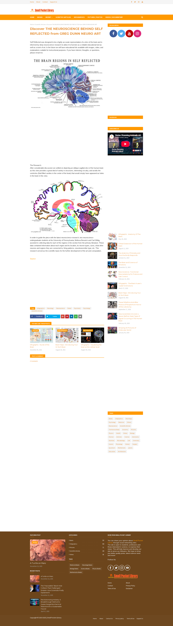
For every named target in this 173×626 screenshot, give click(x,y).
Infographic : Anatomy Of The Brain (130, 235)
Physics (111, 433)
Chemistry (136, 440)
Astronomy (135, 437)
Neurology (50, 308)
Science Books (85, 568)
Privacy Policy (130, 586)
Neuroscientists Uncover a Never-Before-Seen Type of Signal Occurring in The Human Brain (130, 317)
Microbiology (121, 440)
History (127, 444)
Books (110, 418)
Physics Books (97, 568)
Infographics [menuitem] (79, 17)
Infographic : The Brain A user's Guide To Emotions (130, 284)
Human (111, 437)
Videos (125, 433)
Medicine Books (74, 565)
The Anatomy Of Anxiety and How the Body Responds (129, 254)
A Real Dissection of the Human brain (130, 245)
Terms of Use (112, 589)
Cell (129, 440)
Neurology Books (87, 565)
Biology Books (74, 568)
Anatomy (125, 429)
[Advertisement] (67, 138)
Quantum (112, 448)
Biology (132, 433)
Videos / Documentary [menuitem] (114, 17)
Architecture (122, 451)
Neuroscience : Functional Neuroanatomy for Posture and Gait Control (130, 274)
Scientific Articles (40, 24)
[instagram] (138, 2)
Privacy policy (120, 618)
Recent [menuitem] (48, 17)
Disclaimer (129, 589)
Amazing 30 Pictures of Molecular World (127, 329)
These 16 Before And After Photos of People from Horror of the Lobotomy (130, 304)
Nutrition (111, 440)
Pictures (133, 429)
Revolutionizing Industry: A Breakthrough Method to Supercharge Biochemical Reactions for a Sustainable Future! (51, 604)
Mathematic (121, 448)
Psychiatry (77, 308)
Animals (119, 437)
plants (130, 448)
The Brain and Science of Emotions (128, 263)
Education (112, 451)
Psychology (86, 308)
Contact (45, 2)
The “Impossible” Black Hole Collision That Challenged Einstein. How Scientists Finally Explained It (52, 589)
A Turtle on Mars (38, 563)
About (38, 2)
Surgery (135, 444)
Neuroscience (60, 308)
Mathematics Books (76, 572)
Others (129, 422)
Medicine (121, 422)
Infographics (40, 308)
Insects (111, 444)
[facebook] (132, 2)
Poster (69, 308)
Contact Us (109, 618)
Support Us (53, 2)
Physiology (119, 444)
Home (32, 2)
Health (118, 433)
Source (33, 259)
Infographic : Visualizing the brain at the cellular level (91, 346)
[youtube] (142, 2)
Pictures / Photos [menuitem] (95, 17)
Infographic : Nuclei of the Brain (39, 346)
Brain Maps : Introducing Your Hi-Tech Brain (67, 346)
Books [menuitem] (39, 17)
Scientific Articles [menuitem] (63, 17)
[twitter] (135, 2)
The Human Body (114, 429)
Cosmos (127, 437)
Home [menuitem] (32, 17)
